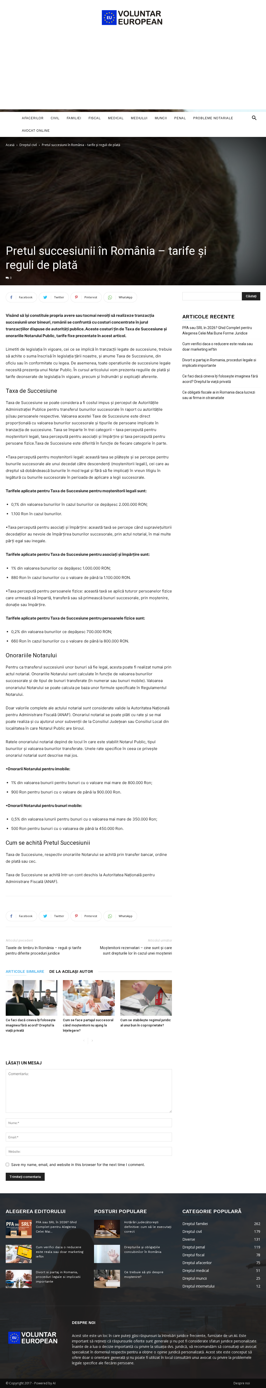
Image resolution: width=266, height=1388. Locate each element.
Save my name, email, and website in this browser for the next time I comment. (78, 1164)
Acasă (10, 145)
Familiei (73, 118)
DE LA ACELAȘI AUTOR (71, 971)
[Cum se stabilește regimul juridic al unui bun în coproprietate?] (146, 998)
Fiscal (94, 118)
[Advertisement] (133, 72)
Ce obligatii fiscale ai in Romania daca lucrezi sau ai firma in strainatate (218, 395)
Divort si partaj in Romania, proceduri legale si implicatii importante (219, 363)
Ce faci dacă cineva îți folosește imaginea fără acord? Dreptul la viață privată (31, 1025)
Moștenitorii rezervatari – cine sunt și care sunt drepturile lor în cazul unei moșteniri (136, 950)
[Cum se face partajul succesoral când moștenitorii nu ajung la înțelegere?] (89, 998)
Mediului (139, 118)
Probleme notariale (213, 118)
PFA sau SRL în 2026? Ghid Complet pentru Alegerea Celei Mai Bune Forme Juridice (217, 330)
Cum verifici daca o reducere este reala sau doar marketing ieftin (217, 346)
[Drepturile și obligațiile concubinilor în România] (107, 1254)
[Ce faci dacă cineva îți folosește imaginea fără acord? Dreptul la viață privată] (31, 998)
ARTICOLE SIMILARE (25, 971)
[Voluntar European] (133, 17)
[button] (254, 118)
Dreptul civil (28, 145)
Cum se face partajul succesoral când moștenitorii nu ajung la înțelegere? (88, 1025)
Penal (180, 118)
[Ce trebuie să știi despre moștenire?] (107, 1279)
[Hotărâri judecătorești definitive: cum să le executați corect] (107, 1229)
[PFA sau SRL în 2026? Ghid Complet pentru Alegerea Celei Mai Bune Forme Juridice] (19, 1229)
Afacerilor (32, 118)
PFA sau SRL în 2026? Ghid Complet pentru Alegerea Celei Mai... (56, 1226)
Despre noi (242, 1383)
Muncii (161, 118)
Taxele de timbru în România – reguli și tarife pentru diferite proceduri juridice (43, 950)
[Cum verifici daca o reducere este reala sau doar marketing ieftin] (19, 1254)
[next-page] (92, 1041)
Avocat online (36, 131)
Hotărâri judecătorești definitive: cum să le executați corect (147, 1226)
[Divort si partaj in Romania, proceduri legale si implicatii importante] (19, 1279)
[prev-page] (84, 1041)
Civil (55, 118)
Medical (115, 118)
